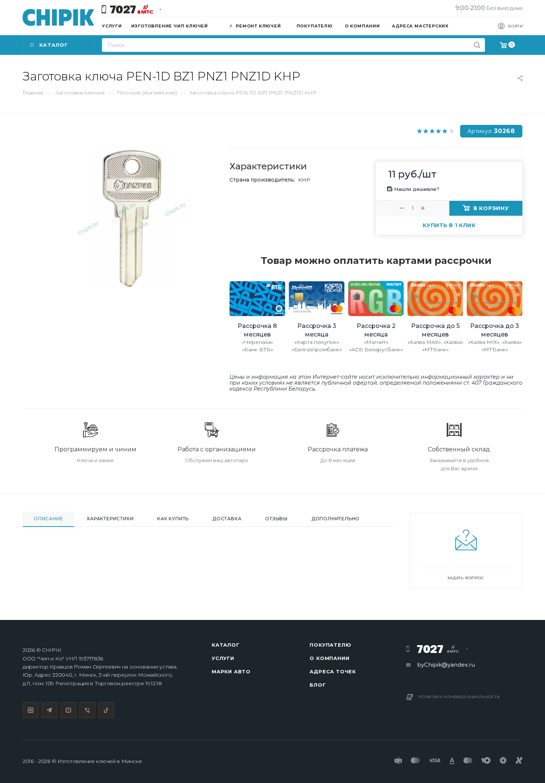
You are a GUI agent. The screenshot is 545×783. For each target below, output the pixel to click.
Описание (48, 518)
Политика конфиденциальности (459, 696)
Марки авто (231, 671)
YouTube (68, 710)
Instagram (31, 710)
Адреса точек (333, 671)
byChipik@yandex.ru (446, 664)
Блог (318, 685)
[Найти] (477, 45)
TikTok (106, 710)
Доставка (226, 518)
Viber (87, 710)
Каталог (226, 645)
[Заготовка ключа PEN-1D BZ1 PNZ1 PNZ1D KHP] (132, 219)
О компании (329, 658)
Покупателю (330, 645)
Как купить (173, 518)
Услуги (223, 658)
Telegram (49, 710)
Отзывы (276, 518)
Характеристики (110, 518)
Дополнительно (335, 518)
